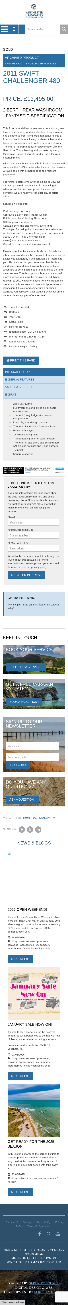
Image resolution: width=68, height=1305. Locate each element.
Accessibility (43, 1222)
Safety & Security (19, 387)
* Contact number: (21, 530)
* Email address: (19, 543)
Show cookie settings (12, 1302)
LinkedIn (38, 829)
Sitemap (27, 1222)
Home (27, 818)
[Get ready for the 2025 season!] (34, 1110)
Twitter (30, 829)
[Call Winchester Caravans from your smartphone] (13, 29)
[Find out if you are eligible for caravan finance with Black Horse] (34, 470)
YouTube (57, 1233)
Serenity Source (44, 1283)
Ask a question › (22, 799)
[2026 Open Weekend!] (34, 878)
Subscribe (18, 764)
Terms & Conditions (38, 1226)
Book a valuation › (24, 701)
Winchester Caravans (34, 11)
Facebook (22, 829)
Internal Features (19, 372)
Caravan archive (44, 818)
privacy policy (38, 567)
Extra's (11, 394)
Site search (12, 1222)
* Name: (12, 517)
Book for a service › (25, 667)
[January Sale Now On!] (34, 993)
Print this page (22, 360)
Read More (20, 959)
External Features (19, 379)
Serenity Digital (49, 1292)
